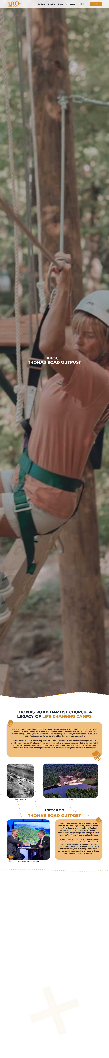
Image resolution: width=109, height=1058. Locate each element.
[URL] (85, 4)
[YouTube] (83, 4)
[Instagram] (81, 4)
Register (96, 4)
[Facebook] (79, 4)
